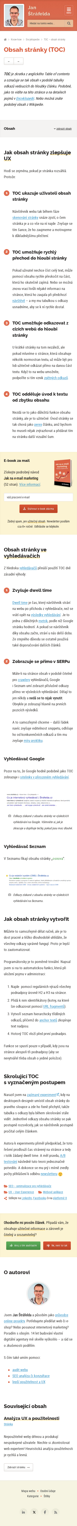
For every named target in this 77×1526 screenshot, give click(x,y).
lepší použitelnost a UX (28, 1381)
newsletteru (49, 1173)
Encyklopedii (25, 98)
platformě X (60, 1198)
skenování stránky (25, 217)
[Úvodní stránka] (5, 39)
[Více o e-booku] (63, 473)
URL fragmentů (53, 1006)
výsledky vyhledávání (46, 614)
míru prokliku (33, 740)
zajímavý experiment (41, 1094)
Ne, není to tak (59, 1245)
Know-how (16, 39)
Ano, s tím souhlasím (25, 1245)
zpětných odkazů (56, 377)
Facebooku (39, 1198)
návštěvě (18, 300)
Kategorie (33, 1496)
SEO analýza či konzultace (31, 1375)
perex (38, 424)
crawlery (24, 679)
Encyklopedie (33, 39)
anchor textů (48, 1020)
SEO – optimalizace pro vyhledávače (30, 1186)
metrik (43, 620)
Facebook (45, 1512)
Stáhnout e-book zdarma (41, 508)
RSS (56, 1512)
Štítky (47, 1496)
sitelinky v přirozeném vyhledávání (44, 776)
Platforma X (34, 1512)
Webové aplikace (53, 1192)
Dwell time (20, 602)
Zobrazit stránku (16, 1467)
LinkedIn (27, 1198)
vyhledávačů (28, 567)
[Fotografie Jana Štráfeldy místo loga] (14, 15)
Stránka (8, 1424)
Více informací (29, 484)
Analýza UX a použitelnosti (31, 1418)
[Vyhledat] (69, 23)
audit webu (20, 1369)
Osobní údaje (48, 1491)
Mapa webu (28, 1491)
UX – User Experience (21, 1192)
